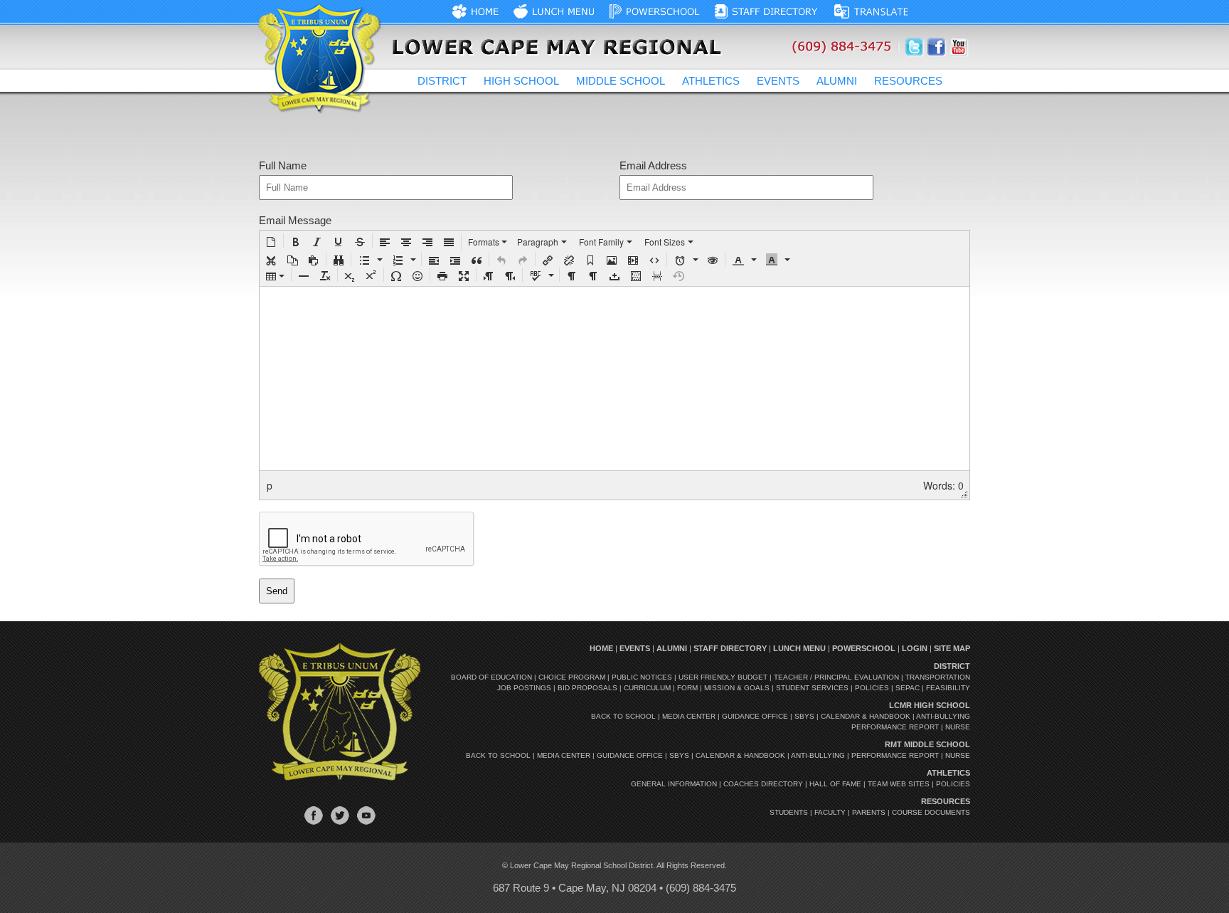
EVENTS (778, 81)
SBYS (804, 716)
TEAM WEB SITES (899, 784)
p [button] (269, 485)
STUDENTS (789, 812)
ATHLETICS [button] (711, 81)
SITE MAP (952, 648)
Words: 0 (943, 485)
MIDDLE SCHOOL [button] (620, 81)
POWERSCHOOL (863, 648)
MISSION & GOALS (737, 688)
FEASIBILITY (948, 688)
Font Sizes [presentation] (664, 242)
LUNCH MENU (799, 648)
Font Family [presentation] (601, 242)
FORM (687, 688)
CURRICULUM (647, 688)
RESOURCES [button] (908, 81)
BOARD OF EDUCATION (491, 677)
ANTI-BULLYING (943, 716)
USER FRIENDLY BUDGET (723, 677)
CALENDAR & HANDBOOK (865, 716)
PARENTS (868, 812)
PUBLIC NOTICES (642, 677)
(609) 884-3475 (701, 888)
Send (276, 591)
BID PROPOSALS (587, 688)
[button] (271, 240)
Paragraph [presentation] (537, 242)
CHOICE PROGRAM (571, 677)
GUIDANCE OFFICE (755, 716)
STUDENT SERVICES (812, 688)
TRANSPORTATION (937, 677)
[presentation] (271, 240)
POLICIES (872, 688)
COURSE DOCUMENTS (931, 812)
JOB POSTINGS (524, 688)
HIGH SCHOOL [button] (521, 81)
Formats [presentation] (484, 242)
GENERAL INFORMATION (674, 784)
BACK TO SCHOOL (623, 716)
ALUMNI (836, 81)
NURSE (957, 727)
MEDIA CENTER (688, 716)
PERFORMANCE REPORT (895, 727)
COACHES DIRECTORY (763, 784)
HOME (601, 648)
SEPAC (907, 688)
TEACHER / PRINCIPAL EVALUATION (836, 677)
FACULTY (830, 812)
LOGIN (914, 648)
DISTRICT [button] (442, 81)
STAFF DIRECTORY (730, 648)
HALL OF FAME (835, 784)
